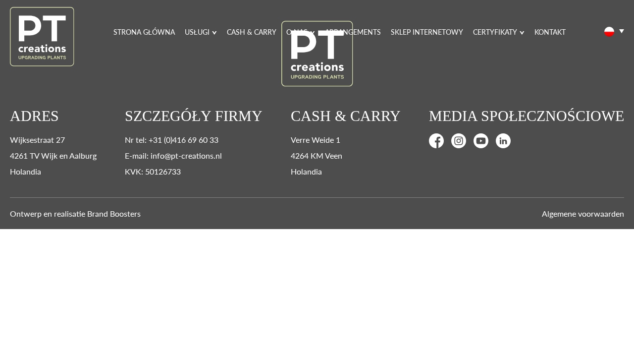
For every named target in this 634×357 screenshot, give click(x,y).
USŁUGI (197, 32)
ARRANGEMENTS (353, 32)
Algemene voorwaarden (583, 213)
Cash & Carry (251, 32)
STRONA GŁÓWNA (144, 32)
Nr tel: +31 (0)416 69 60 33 (171, 139)
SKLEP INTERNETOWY (427, 32)
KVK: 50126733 (153, 171)
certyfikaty (495, 32)
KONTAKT (550, 32)
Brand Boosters (114, 213)
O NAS (297, 32)
